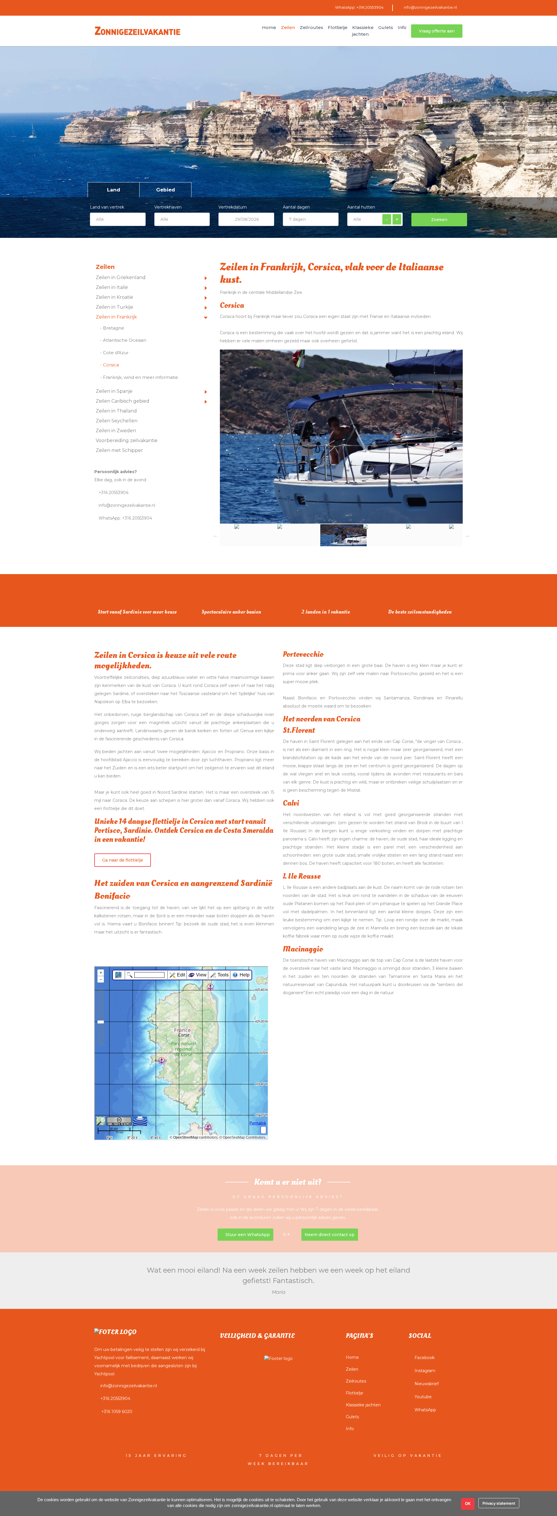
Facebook (425, 1357)
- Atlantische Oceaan (123, 340)
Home (352, 1357)
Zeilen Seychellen (117, 421)
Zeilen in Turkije (114, 307)
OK (468, 1503)
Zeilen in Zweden (116, 430)
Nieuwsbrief (427, 1383)
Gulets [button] (385, 27)
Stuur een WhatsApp (247, 1234)
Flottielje (354, 1393)
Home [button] (269, 27)
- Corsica (109, 365)
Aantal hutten (361, 207)
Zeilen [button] (288, 27)
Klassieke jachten (363, 1405)
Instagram (425, 1370)
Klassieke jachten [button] (363, 31)
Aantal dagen (296, 207)
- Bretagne (112, 328)
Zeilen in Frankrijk (116, 317)
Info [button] (402, 27)
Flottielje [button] (338, 27)
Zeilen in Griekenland (121, 277)
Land (113, 190)
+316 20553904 (113, 492)
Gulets (352, 1416)
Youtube (423, 1396)
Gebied (165, 190)
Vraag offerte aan (437, 31)
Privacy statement (498, 1503)
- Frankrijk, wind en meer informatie (139, 377)
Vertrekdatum (232, 207)
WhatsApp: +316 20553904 (359, 7)
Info (350, 1428)
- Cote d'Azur (114, 352)
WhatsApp (425, 1409)
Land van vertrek (107, 207)
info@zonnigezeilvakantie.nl (430, 7)
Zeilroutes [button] (311, 27)
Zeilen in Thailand (116, 411)
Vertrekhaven (168, 207)
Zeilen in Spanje (114, 391)
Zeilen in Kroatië (114, 297)
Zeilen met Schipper (119, 450)
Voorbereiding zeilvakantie (127, 440)
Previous (215, 535)
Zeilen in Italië (112, 287)
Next (467, 535)
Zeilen (352, 1369)
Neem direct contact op (330, 1234)
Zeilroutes (356, 1381)
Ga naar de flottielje (122, 860)
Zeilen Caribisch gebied (122, 401)
